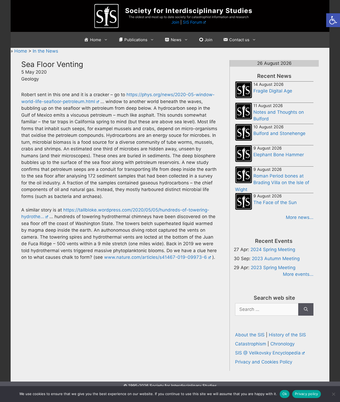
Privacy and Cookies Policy (263, 362)
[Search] (305, 309)
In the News (45, 51)
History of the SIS (287, 334)
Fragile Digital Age (272, 91)
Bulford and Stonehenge (279, 133)
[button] (333, 20)
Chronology (282, 343)
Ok (284, 394)
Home (21, 51)
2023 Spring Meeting (273, 267)
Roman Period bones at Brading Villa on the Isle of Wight (272, 182)
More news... (299, 217)
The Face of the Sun (275, 202)
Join (175, 22)
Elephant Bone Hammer (278, 154)
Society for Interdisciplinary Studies (188, 11)
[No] (333, 394)
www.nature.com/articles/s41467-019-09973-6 (155, 257)
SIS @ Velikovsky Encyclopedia (268, 353)
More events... (298, 274)
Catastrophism (250, 343)
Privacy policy (306, 394)
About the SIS (250, 334)
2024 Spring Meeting (272, 249)
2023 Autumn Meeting (276, 258)
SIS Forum (192, 22)
